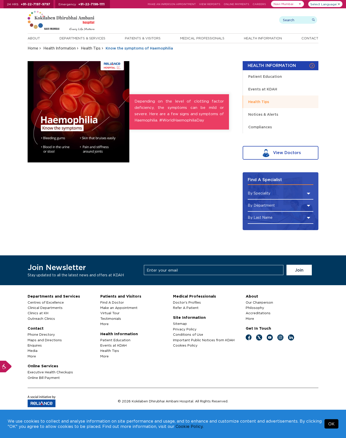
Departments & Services (82, 38)
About (34, 38)
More (32, 356)
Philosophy (255, 307)
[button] (287, 4)
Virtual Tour (110, 313)
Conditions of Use (188, 334)
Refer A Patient (186, 307)
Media (32, 350)
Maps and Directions (45, 340)
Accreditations (258, 313)
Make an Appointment (119, 307)
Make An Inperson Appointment (172, 4)
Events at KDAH (262, 89)
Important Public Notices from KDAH (204, 340)
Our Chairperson (259, 302)
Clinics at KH (38, 313)
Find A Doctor (112, 302)
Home (33, 48)
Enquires (35, 345)
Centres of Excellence (46, 302)
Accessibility (6, 366)
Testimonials (110, 318)
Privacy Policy (185, 329)
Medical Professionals (202, 38)
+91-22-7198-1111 (91, 4)
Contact (309, 38)
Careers (259, 4)
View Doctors (286, 152)
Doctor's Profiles (187, 302)
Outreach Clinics (41, 318)
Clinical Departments (45, 307)
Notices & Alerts (263, 114)
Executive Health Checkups (50, 372)
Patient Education (265, 76)
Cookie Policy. (189, 426)
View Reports (209, 4)
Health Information (263, 38)
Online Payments (236, 4)
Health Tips (91, 48)
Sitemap (180, 323)
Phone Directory (41, 334)
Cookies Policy (185, 345)
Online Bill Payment (44, 377)
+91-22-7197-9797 (35, 4)
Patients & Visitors (143, 38)
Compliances (260, 127)
